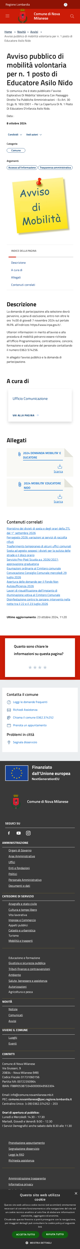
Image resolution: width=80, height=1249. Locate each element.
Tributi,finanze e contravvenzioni (29, 969)
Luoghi (13, 1037)
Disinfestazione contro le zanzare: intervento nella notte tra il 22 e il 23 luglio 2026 (38, 601)
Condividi (13, 134)
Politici (13, 874)
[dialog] (40, 1219)
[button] (40, 1243)
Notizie (13, 1009)
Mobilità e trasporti (21, 940)
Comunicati (16, 1015)
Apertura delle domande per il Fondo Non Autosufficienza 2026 (32, 583)
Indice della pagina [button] (23, 251)
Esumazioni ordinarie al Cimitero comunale (34, 568)
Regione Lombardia (18, 4)
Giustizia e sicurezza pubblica (27, 963)
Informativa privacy (21, 1184)
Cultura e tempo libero (23, 909)
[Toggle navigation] (7, 16)
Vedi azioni (32, 134)
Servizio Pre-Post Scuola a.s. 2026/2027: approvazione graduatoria (32, 561)
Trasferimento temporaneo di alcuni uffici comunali (39, 546)
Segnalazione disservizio (24, 1148)
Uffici (12, 862)
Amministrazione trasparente (27, 1178)
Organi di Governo (20, 850)
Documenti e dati (19, 885)
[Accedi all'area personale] (65, 4)
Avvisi (34, 32)
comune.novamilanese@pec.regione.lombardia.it (40, 1099)
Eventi (13, 1043)
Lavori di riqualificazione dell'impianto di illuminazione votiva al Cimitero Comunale (33, 592)
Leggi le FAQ (16, 1154)
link (40, 1226)
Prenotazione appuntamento (27, 1143)
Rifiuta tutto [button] (55, 1234)
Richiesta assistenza (21, 1160)
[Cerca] (72, 16)
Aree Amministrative (22, 856)
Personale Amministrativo (25, 880)
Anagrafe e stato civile (23, 904)
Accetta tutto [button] (25, 1234)
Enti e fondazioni (19, 868)
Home (8, 32)
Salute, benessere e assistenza (28, 980)
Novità (21, 32)
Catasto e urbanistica (22, 930)
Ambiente (15, 975)
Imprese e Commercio (22, 920)
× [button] (75, 1193)
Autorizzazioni (18, 986)
